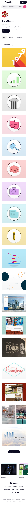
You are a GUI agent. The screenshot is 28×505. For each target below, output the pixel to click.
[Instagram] (15, 492)
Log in (23, 2)
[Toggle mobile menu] (2, 2)
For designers (7, 486)
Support (22, 489)
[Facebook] (12, 492)
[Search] (24, 6)
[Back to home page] (8, 2)
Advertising (7, 489)
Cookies (23, 499)
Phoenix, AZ (5, 24)
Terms (13, 499)
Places (14, 501)
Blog (13, 489)
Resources (20, 501)
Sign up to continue (14, 451)
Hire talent (14, 486)
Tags (10, 501)
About (16, 489)
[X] (10, 492)
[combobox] (9, 6)
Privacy (18, 499)
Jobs (7, 501)
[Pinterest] (18, 492)
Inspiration (21, 486)
